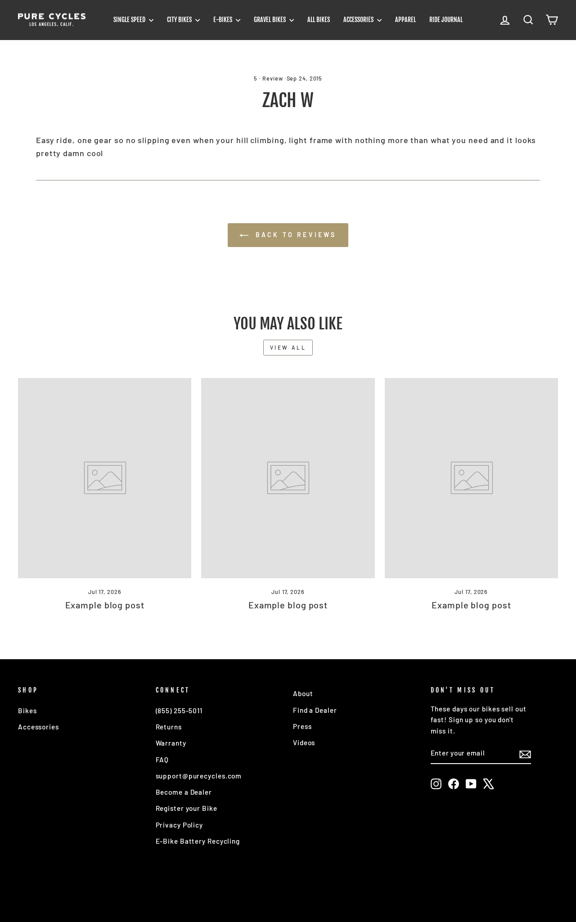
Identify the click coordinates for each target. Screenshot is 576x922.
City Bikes (180, 19)
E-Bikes (223, 19)
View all (288, 347)
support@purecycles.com (199, 776)
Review (272, 78)
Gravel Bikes (270, 19)
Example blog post (104, 604)
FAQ (162, 760)
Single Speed (130, 19)
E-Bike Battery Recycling (198, 841)
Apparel (405, 19)
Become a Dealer (184, 792)
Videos (304, 742)
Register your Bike (186, 808)
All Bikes (318, 19)
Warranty (171, 743)
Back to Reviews (294, 234)
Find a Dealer (315, 710)
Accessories (359, 19)
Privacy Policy (179, 825)
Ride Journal (446, 19)
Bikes (27, 710)
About (303, 693)
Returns (169, 727)
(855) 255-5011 (179, 710)
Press (302, 726)
